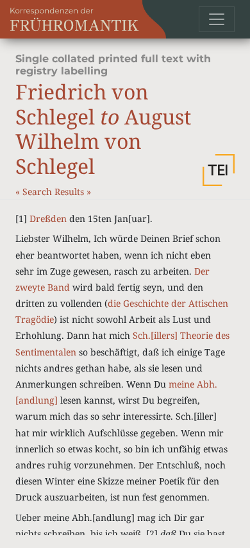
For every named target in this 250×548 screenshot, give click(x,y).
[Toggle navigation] (217, 19)
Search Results (54, 191)
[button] (219, 170)
